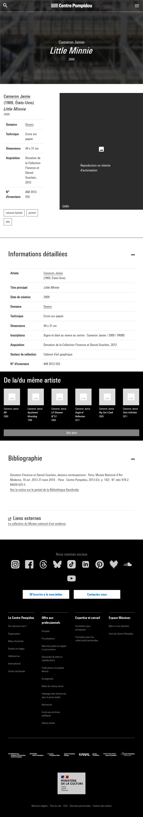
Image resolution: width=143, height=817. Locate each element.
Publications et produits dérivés (53, 669)
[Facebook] (29, 565)
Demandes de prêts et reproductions (52, 658)
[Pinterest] (100, 565)
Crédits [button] (65, 205)
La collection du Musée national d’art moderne (37, 524)
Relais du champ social (52, 686)
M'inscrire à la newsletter (46, 594)
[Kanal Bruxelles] (91, 757)
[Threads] (43, 565)
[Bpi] (19, 757)
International (14, 663)
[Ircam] (38, 757)
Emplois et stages (16, 648)
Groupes (46, 631)
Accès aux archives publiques (51, 714)
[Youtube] (71, 579)
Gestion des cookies (102, 805)
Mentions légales (39, 805)
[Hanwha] (128, 757)
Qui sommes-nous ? (17, 626)
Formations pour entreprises (83, 628)
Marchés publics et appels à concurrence (54, 647)
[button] (71, 254)
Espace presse (48, 722)
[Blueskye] (57, 565)
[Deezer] (114, 565)
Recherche (47, 704)
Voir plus (71, 433)
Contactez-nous (97, 594)
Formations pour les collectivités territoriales (86, 639)
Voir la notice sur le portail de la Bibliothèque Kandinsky (44, 490)
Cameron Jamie (17, 96)
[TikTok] (71, 565)
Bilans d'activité (15, 641)
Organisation (14, 633)
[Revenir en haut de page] (134, 808)
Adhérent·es (14, 656)
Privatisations (48, 638)
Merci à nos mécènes (119, 626)
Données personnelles (80, 805)
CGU (65, 805)
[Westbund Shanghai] (112, 757)
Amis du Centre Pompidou (121, 633)
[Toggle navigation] (137, 6)
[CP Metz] (56, 757)
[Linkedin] (86, 565)
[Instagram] (15, 565)
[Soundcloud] (128, 565)
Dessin (29, 124)
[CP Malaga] (71, 757)
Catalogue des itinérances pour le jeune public (54, 695)
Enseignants (47, 678)
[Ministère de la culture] (71, 783)
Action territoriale (16, 671)
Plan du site (56, 805)
